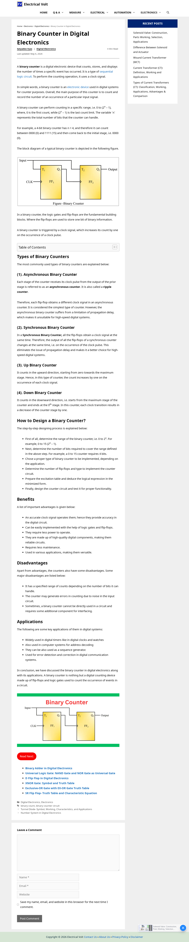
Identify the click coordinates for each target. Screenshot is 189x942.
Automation (122, 12)
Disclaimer (136, 937)
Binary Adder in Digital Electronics (48, 768)
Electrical (97, 12)
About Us (104, 937)
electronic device (78, 87)
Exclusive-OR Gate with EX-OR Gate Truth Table (57, 788)
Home (43, 12)
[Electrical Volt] (20, 4)
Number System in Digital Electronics (41, 812)
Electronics (149, 12)
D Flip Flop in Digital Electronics (46, 778)
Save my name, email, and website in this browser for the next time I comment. (64, 904)
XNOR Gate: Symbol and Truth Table (49, 783)
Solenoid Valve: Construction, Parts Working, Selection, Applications (150, 37)
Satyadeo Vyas (24, 48)
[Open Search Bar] (168, 12)
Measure (75, 12)
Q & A (56, 12)
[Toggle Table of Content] (113, 247)
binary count (28, 805)
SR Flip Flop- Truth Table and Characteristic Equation (61, 793)
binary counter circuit (47, 805)
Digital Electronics (42, 26)
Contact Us (90, 937)
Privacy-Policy (120, 937)
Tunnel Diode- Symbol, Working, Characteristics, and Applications (56, 809)
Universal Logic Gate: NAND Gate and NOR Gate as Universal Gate (70, 773)
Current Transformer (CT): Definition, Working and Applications (148, 72)
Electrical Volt (36, 4)
